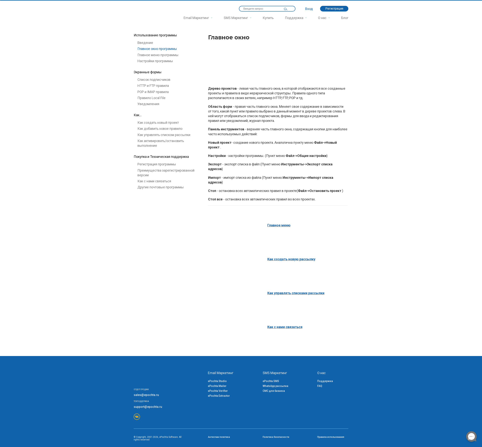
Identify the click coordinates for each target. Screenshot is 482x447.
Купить (268, 18)
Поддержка (294, 18)
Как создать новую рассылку (291, 259)
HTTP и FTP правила (153, 86)
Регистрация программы (156, 164)
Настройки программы (155, 61)
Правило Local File (151, 98)
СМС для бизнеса (274, 390)
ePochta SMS (271, 381)
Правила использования (330, 437)
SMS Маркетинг (236, 18)
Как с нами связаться (154, 181)
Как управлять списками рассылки (295, 293)
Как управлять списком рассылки (163, 135)
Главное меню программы (157, 55)
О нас (322, 18)
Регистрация (334, 8)
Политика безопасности (276, 437)
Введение (145, 43)
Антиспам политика (219, 437)
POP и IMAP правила (153, 92)
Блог (344, 18)
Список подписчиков (153, 80)
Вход (309, 9)
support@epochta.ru (148, 407)
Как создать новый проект (158, 123)
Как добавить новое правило (159, 129)
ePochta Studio (217, 381)
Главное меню (279, 225)
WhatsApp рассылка (275, 385)
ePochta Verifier (218, 390)
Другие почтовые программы (160, 187)
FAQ (319, 385)
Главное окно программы (157, 49)
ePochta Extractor (219, 395)
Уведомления (148, 104)
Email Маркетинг (196, 18)
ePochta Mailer (217, 385)
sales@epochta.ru (146, 395)
